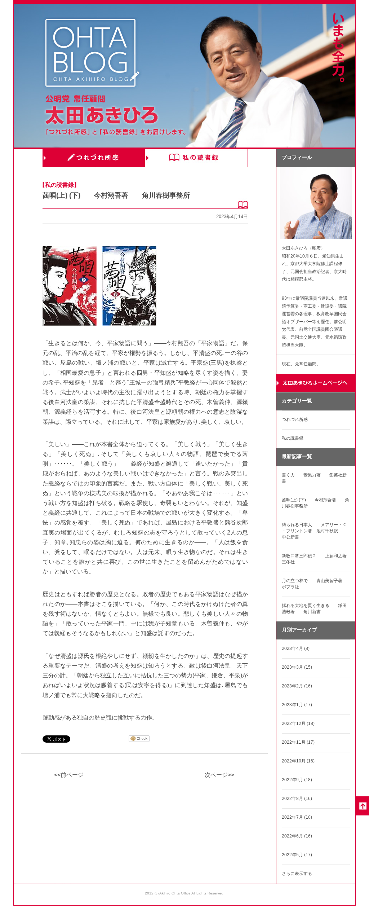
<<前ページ (69, 775)
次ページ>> (219, 775)
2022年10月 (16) (298, 761)
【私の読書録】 (59, 185)
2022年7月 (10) (297, 817)
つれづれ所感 (94, 158)
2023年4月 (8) (296, 648)
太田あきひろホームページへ (315, 383)
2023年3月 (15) (297, 667)
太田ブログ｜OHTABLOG (92, 54)
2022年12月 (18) (298, 723)
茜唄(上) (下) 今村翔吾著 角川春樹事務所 (116, 195)
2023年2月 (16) (297, 686)
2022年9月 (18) (297, 779)
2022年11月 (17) (298, 742)
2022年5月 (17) (297, 854)
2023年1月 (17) (297, 704)
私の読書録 (196, 158)
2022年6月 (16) (297, 836)
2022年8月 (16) (297, 798)
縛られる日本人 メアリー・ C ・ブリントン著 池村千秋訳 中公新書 (314, 531)
